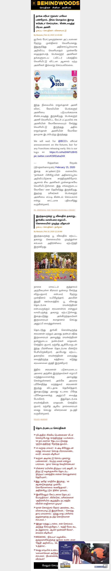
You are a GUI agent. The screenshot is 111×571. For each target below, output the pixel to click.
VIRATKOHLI (41, 210)
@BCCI (62, 141)
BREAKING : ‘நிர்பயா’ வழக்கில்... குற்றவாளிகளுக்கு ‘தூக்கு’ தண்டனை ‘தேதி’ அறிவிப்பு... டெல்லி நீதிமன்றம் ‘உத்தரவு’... (55, 542)
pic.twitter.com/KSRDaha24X (49, 156)
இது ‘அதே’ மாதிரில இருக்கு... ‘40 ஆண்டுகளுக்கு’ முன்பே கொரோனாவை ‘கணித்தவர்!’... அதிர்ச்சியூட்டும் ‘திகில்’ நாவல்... (52, 486)
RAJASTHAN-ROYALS (59, 210)
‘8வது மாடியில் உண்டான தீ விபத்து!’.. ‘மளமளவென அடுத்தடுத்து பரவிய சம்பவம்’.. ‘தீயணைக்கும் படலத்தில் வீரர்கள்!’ (55, 555)
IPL (35, 210)
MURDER (43, 419)
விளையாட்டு (60, 30)
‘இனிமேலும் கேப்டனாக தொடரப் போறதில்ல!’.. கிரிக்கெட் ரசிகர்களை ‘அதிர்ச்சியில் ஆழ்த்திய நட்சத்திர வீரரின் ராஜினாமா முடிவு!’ (55, 499)
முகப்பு (39, 30)
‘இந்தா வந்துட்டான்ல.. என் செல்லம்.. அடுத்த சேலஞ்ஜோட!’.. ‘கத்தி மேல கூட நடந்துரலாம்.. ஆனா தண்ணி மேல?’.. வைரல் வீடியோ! (56, 528)
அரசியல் (66, 8)
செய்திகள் (45, 8)
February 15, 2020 (65, 167)
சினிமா (56, 8)
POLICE (37, 419)
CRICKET (71, 210)
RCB (48, 210)
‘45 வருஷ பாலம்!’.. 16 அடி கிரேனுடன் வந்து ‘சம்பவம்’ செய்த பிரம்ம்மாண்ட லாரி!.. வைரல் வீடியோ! (55, 451)
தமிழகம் (58, 227)
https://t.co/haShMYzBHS (63, 152)
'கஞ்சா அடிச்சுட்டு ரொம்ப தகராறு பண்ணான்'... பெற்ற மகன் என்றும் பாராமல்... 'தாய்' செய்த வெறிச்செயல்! (55, 461)
